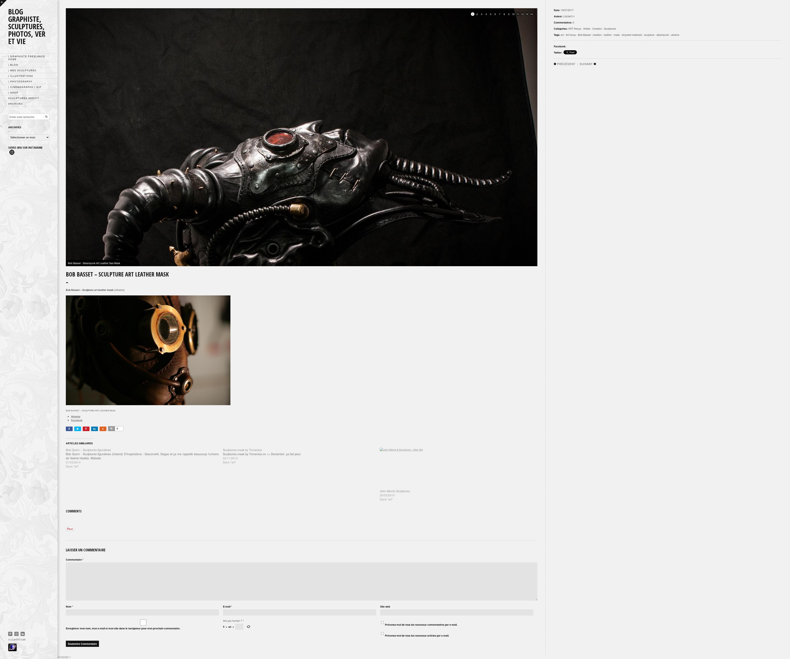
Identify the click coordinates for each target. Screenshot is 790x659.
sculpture (649, 34)
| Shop (13, 92)
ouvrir (3, 3)
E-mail (227, 606)
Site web (385, 606)
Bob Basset (584, 34)
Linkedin (23, 634)
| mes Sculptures (22, 70)
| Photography (20, 81)
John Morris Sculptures (395, 491)
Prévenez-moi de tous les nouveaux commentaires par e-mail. (421, 624)
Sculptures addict (23, 98)
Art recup (571, 34)
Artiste (586, 28)
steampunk (662, 34)
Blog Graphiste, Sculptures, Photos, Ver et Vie (26, 26)
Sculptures (610, 28)
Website (75, 416)
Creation (597, 28)
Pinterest (10, 634)
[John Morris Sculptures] (456, 468)
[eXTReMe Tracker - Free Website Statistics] (12, 650)
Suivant (586, 64)
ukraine (675, 34)
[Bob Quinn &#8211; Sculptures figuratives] (144, 458)
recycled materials (632, 34)
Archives (15, 103)
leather (608, 34)
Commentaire (75, 559)
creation (597, 34)
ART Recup (574, 28)
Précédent (566, 64)
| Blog (13, 64)
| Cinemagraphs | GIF (25, 87)
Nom (69, 606)
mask (617, 34)
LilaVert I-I (568, 16)
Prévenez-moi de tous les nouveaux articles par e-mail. (417, 635)
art (562, 34)
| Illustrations (20, 75)
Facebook (76, 420)
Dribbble (16, 634)
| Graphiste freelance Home (26, 58)
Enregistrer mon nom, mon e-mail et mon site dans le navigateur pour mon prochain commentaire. (123, 628)
